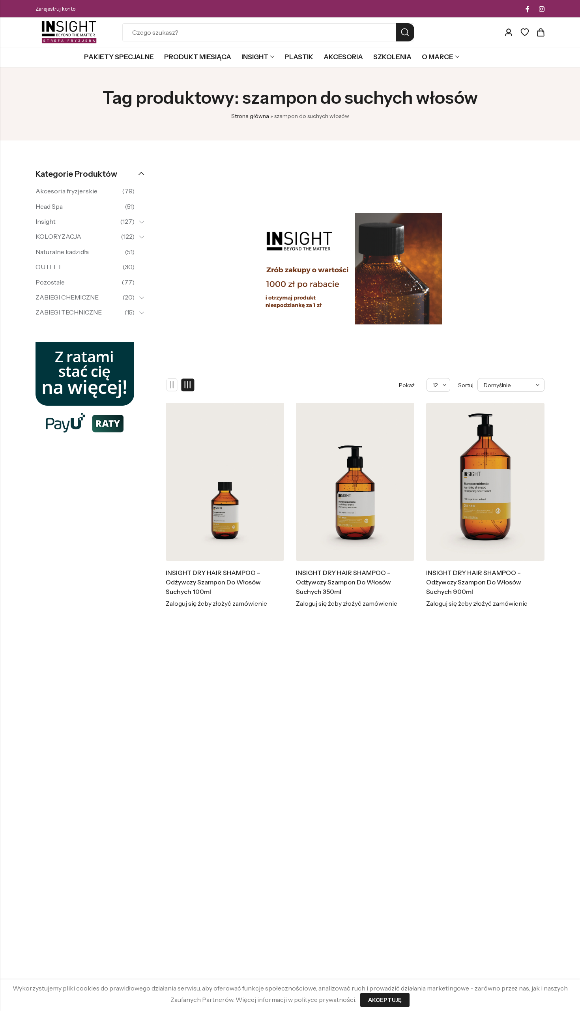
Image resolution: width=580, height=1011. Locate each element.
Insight (46, 221)
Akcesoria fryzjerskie (66, 191)
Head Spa (49, 206)
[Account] (508, 32)
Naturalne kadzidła (62, 252)
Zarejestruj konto (55, 9)
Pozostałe (50, 282)
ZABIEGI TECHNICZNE (69, 312)
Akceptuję (385, 1000)
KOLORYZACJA (58, 236)
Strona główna (250, 116)
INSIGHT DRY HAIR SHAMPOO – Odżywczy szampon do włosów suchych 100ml (213, 582)
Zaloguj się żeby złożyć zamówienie (216, 603)
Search (405, 32)
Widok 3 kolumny (188, 385)
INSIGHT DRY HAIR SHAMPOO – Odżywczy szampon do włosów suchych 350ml (343, 582)
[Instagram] (541, 9)
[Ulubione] (525, 32)
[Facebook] (527, 9)
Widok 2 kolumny (172, 385)
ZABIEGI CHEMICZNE (67, 297)
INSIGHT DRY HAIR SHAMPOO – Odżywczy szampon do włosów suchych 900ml (473, 582)
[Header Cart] (540, 32)
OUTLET (49, 267)
